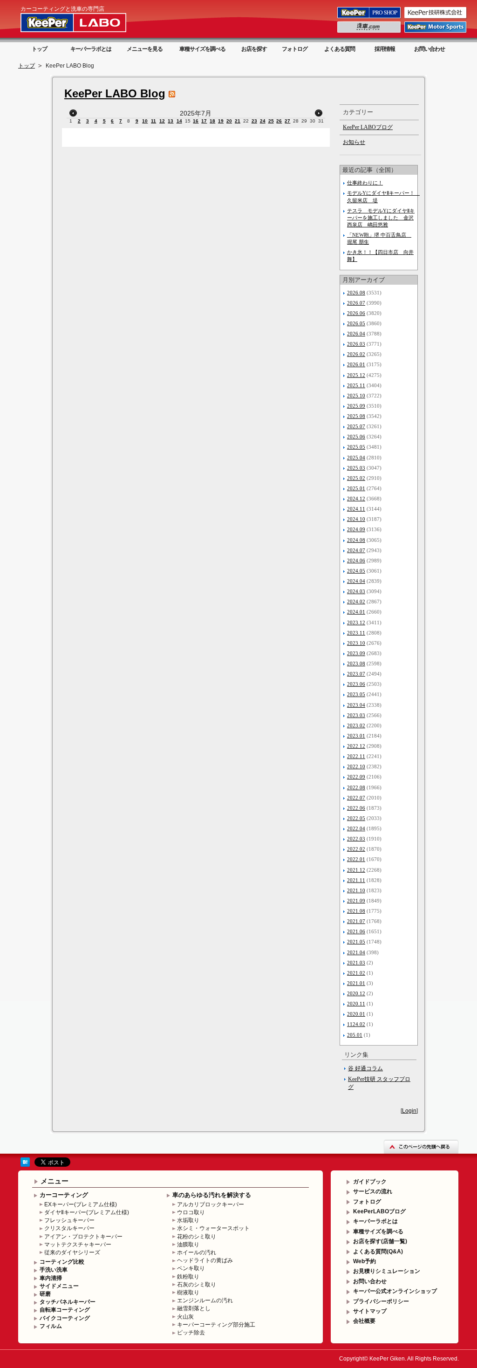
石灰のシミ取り (196, 1284)
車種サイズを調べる (202, 49)
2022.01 (356, 859)
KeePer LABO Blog (114, 93)
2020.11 (356, 1003)
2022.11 (356, 756)
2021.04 (356, 952)
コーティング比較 (62, 1262)
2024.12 (356, 498)
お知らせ (354, 142)
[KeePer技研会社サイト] (436, 17)
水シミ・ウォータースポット (213, 1228)
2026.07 (356, 303)
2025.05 (356, 447)
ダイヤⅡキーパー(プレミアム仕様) (86, 1212)
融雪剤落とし (194, 1308)
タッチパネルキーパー (67, 1302)
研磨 (45, 1294)
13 (170, 120)
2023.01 (356, 736)
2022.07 (356, 797)
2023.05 (356, 694)
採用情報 (385, 49)
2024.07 (356, 550)
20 (229, 120)
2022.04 (356, 828)
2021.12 (356, 870)
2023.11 (356, 633)
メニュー (54, 1181)
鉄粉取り (188, 1276)
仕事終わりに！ (365, 182)
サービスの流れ (372, 1191)
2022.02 (356, 849)
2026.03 (356, 344)
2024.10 (356, 519)
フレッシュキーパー (69, 1220)
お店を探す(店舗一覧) (380, 1241)
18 (212, 120)
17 (204, 120)
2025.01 (356, 488)
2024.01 (356, 612)
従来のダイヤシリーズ (72, 1252)
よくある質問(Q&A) (378, 1251)
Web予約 (364, 1261)
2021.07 (356, 921)
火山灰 (185, 1316)
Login (409, 1111)
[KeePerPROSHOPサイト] (369, 17)
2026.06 (356, 313)
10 (145, 120)
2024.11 (356, 509)
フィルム (51, 1326)
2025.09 (356, 406)
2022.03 (356, 838)
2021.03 (356, 962)
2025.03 (356, 468)
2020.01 (356, 1014)
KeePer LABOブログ (368, 127)
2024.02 (356, 601)
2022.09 (356, 777)
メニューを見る (145, 49)
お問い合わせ (429, 49)
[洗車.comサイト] (369, 32)
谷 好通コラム (365, 1068)
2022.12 (356, 746)
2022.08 (356, 787)
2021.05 (356, 941)
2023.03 (356, 715)
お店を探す (254, 49)
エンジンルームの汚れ (205, 1300)
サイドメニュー (59, 1286)
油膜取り (188, 1244)
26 (279, 120)
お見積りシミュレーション (386, 1271)
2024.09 (356, 529)
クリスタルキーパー (69, 1228)
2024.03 (356, 591)
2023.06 (356, 684)
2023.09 (356, 653)
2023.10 (356, 643)
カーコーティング (64, 1194)
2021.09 (356, 900)
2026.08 (356, 292)
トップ (39, 49)
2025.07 (356, 426)
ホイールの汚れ (196, 1252)
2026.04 (356, 333)
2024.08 (356, 540)
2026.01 (356, 364)
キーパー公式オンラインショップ (395, 1291)
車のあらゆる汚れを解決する (211, 1194)
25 (271, 120)
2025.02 (356, 478)
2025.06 (356, 436)
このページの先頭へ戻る (421, 1146)
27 (287, 120)
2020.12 (356, 993)
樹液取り (188, 1292)
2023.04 (356, 705)
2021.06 (356, 931)
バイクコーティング (65, 1318)
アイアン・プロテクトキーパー (83, 1236)
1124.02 (356, 1024)
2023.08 (356, 663)
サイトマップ (370, 1311)
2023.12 (356, 622)
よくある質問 (339, 49)
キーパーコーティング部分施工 (216, 1324)
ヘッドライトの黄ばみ (205, 1260)
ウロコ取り (191, 1212)
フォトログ (294, 49)
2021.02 (356, 973)
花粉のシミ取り (196, 1236)
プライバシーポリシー (381, 1301)
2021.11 (356, 880)
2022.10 (356, 766)
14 (179, 120)
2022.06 (356, 808)
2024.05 (356, 571)
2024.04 (356, 581)
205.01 (354, 1035)
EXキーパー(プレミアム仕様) (80, 1204)
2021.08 (356, 911)
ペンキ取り (191, 1268)
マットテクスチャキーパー (77, 1244)
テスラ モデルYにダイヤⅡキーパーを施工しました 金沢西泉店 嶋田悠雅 (381, 217)
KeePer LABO (86, 22)
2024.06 (356, 560)
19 (221, 120)
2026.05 (356, 323)
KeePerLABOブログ (379, 1211)
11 (153, 120)
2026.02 (356, 354)
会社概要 (364, 1321)
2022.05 (356, 818)
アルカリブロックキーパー (210, 1204)
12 (162, 120)
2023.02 (356, 725)
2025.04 (356, 457)
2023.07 (356, 674)
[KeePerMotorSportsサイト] (436, 32)
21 (237, 120)
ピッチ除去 (191, 1332)
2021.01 (356, 983)
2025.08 (356, 416)
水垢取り (188, 1220)
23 (254, 120)
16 (195, 120)
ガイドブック (370, 1181)
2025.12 (356, 375)
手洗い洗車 (54, 1269)
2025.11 (356, 385)
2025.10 (356, 395)
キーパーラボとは (90, 49)
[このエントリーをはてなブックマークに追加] (25, 1165)
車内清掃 (51, 1278)
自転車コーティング (65, 1309)
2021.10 (356, 890)
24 (263, 120)
